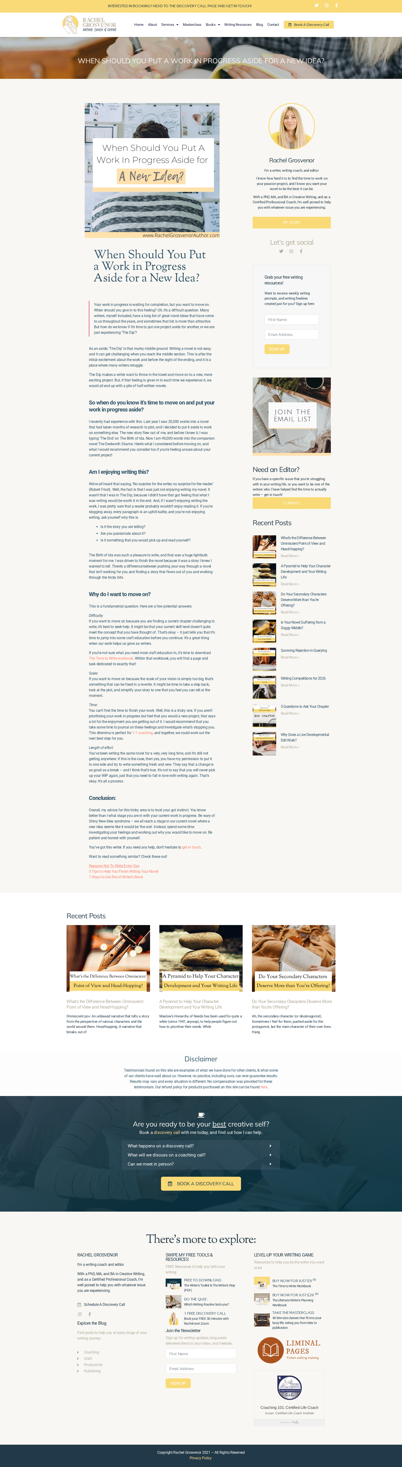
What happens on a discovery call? (161, 1146)
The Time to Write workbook (111, 658)
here (264, 1087)
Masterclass (192, 25)
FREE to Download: (203, 1280)
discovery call (167, 1132)
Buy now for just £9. (294, 1281)
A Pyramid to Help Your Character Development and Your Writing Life (306, 571)
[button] (201, 1146)
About (152, 25)
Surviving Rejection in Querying (304, 650)
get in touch (191, 847)
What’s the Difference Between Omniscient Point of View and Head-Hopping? (303, 543)
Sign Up (277, 349)
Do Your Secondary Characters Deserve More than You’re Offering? (303, 600)
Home (139, 25)
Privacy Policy (201, 1458)
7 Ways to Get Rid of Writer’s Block (116, 877)
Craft (201, 53)
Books (211, 25)
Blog (259, 25)
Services (167, 25)
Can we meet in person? (151, 1164)
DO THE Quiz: (196, 1299)
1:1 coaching (142, 733)
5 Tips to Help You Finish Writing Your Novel (123, 871)
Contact (273, 25)
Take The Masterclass (293, 1312)
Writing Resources (237, 25)
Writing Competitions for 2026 (303, 678)
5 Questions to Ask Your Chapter (305, 706)
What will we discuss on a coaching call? (167, 1155)
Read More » (290, 556)
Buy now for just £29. (295, 1295)
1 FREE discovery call (205, 1313)
